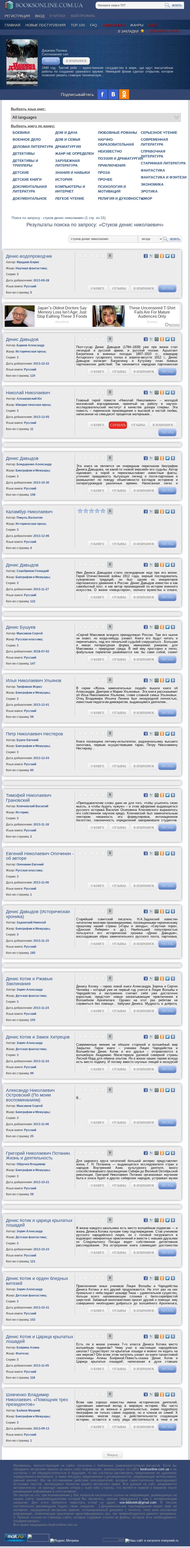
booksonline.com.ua (154, 1469)
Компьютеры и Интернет (70, 189)
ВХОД (39, 16)
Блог (153, 25)
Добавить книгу (164, 31)
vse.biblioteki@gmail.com (137, 1502)
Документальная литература (30, 189)
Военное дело (27, 139)
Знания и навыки (72, 173)
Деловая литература (33, 147)
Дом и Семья (67, 139)
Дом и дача (66, 133)
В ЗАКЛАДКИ (129, 31)
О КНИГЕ (97, 288)
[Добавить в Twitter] (167, 256)
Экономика (152, 184)
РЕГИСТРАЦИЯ (17, 16)
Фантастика (153, 170)
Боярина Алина (28, 1347)
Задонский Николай (31, 922)
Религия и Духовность (120, 198)
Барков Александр (30, 345)
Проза (104, 173)
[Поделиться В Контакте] (173, 256)
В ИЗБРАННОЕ (76, 61)
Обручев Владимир (31, 1164)
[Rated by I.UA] (38, 1540)
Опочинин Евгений (30, 864)
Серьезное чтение (159, 133)
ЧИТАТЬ (51, 61)
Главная (12, 25)
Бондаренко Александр (34, 464)
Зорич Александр (30, 989)
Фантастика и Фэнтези (164, 177)
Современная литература (154, 141)
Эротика (149, 191)
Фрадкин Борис (28, 262)
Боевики (21, 133)
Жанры (136, 25)
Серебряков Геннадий (33, 571)
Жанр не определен (74, 154)
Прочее (105, 179)
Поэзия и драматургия (120, 158)
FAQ (93, 25)
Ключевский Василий (32, 806)
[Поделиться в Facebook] (146, 256)
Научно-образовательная (116, 141)
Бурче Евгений (27, 740)
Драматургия (68, 147)
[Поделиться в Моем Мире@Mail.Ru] (157, 256)
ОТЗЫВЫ (119, 288)
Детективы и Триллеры (25, 163)
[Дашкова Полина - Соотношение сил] (22, 85)
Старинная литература (163, 163)
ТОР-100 (78, 25)
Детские (21, 173)
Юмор (146, 198)
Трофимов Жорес (29, 686)
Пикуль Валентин (30, 517)
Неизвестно (110, 151)
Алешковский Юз (29, 398)
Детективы (24, 154)
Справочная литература (153, 153)
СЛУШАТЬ (118, 425)
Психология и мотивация (112, 189)
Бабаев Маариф (28, 1410)
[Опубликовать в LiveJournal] (151, 256)
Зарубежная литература (67, 163)
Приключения (111, 165)
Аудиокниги (113, 25)
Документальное (30, 198)
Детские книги (27, 179)
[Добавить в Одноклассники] (162, 256)
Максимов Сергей (30, 633)
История (63, 179)
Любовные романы (117, 133)
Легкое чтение (69, 198)
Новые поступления (45, 25)
